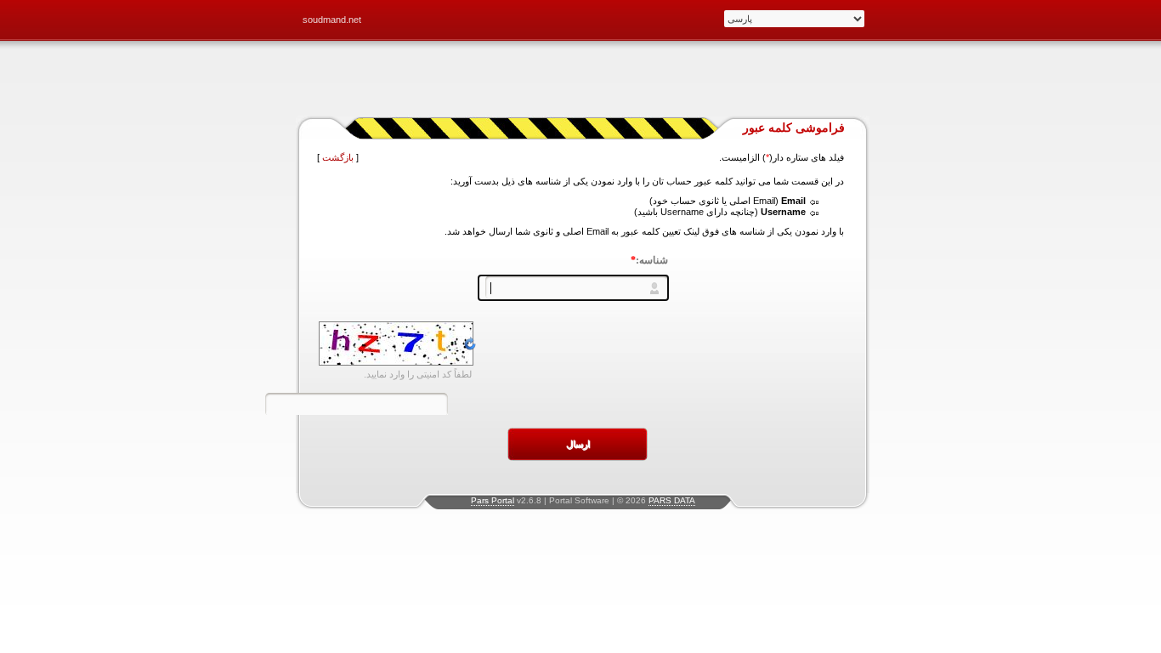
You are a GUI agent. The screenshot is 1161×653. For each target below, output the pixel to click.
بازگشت (338, 157)
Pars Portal (492, 500)
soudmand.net (332, 19)
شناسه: (649, 260)
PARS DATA (671, 500)
